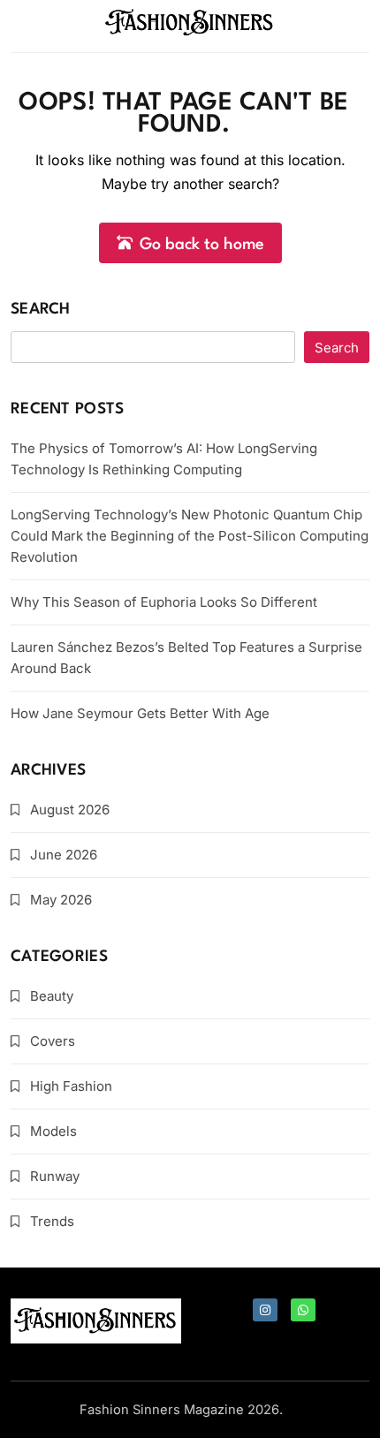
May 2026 (61, 899)
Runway (55, 1176)
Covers (52, 1041)
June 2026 (63, 854)
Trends (52, 1221)
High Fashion (71, 1086)
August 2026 (70, 809)
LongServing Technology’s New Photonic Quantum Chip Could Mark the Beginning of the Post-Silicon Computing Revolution (190, 535)
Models (53, 1131)
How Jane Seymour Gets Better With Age (140, 713)
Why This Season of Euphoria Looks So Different (164, 602)
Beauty (51, 996)
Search (41, 309)
